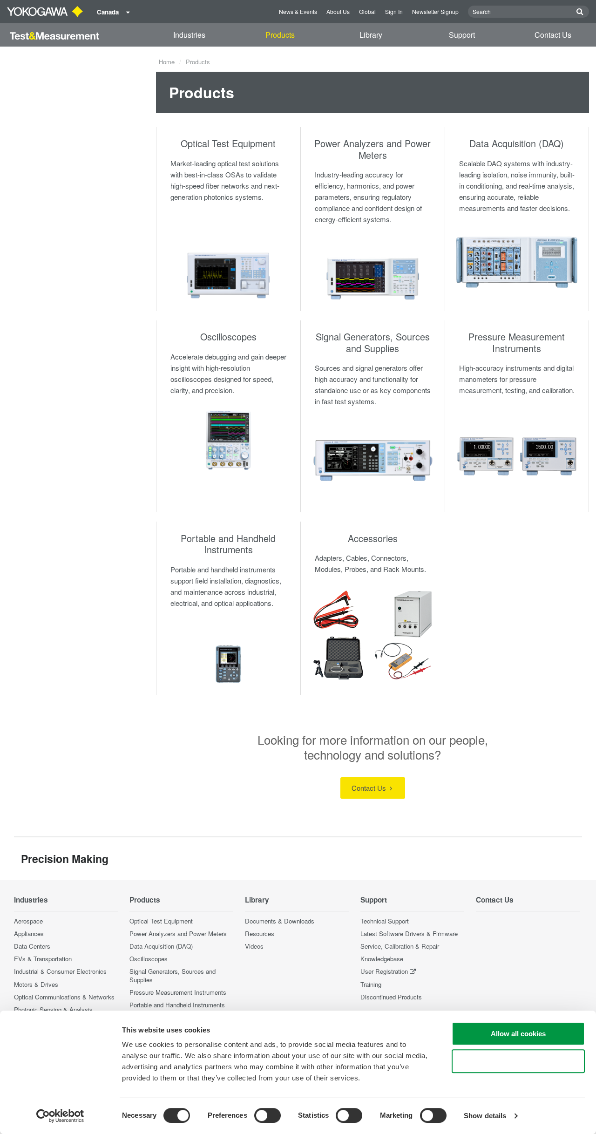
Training (370, 984)
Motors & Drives (36, 984)
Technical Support (384, 921)
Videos (254, 946)
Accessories (373, 538)
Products (280, 34)
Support (462, 34)
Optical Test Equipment (228, 143)
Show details (485, 1116)
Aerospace (28, 921)
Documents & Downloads (279, 921)
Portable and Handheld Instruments (228, 544)
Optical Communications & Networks (64, 996)
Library (370, 34)
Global (367, 11)
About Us (338, 11)
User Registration (384, 971)
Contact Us (553, 34)
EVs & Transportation (43, 958)
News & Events (298, 11)
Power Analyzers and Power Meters (372, 149)
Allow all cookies (518, 1034)
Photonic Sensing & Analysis (53, 1009)
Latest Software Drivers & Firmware (409, 933)
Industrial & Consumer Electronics (60, 971)
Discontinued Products (391, 996)
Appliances (29, 933)
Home (167, 61)
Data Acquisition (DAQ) (516, 143)
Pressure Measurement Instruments (516, 342)
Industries (189, 34)
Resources (259, 933)
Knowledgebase (381, 958)
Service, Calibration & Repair (399, 946)
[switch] (267, 1115)
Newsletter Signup (435, 11)
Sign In (394, 11)
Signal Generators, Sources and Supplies (373, 342)
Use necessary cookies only (518, 1061)
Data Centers (32, 946)
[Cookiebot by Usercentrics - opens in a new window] (60, 1116)
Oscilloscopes (228, 336)
